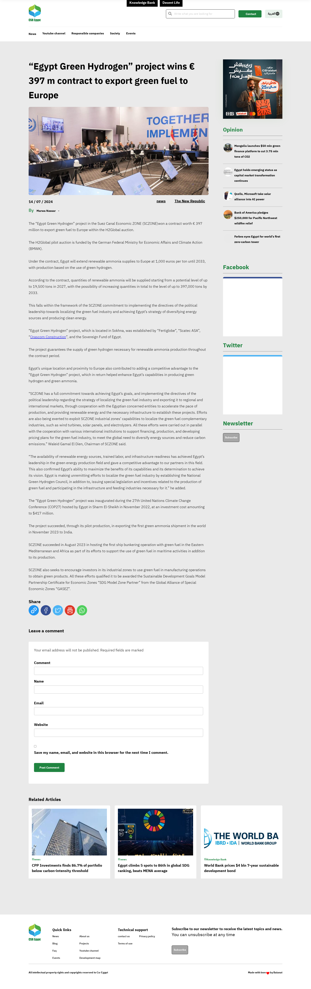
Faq (54, 951)
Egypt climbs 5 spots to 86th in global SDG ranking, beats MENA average (153, 868)
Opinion (233, 130)
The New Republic (190, 201)
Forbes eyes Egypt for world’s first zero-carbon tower (257, 217)
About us (84, 936)
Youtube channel (53, 33)
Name (39, 681)
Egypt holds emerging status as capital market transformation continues (255, 153)
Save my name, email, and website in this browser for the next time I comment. (101, 752)
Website (41, 724)
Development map (89, 958)
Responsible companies (87, 33)
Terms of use (125, 943)
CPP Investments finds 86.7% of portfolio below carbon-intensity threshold (256, 238)
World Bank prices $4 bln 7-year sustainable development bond (241, 868)
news (161, 201)
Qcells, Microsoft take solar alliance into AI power (252, 175)
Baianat (277, 972)
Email (39, 703)
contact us (124, 936)
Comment (42, 662)
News (32, 34)
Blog (55, 943)
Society (115, 33)
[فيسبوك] (46, 610)
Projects (84, 943)
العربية (271, 14)
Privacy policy (147, 936)
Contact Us (251, 14)
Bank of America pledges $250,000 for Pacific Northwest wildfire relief (255, 196)
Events (131, 33)
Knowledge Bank (216, 859)
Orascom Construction (48, 337)
